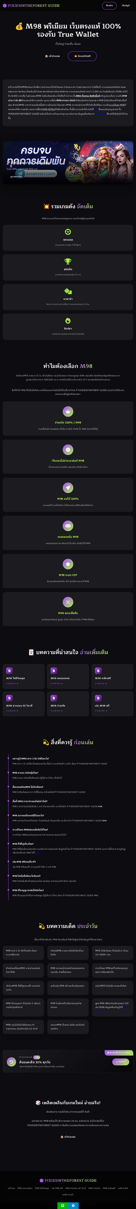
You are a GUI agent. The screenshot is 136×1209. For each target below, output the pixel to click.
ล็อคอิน (109, 5)
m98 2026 (100, 114)
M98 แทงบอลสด (25, 1188)
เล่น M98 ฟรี (57, 1188)
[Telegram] (73, 1205)
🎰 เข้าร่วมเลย (52, 56)
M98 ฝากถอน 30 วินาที (75, 1188)
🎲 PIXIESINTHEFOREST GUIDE (31, 5)
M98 (96, 109)
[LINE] (62, 1205)
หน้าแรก (11, 1188)
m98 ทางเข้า (68, 1194)
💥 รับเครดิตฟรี (82, 56)
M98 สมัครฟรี (109, 1188)
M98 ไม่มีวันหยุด (42, 1188)
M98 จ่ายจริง (94, 1188)
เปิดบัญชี (126, 5)
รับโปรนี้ (122, 1061)
